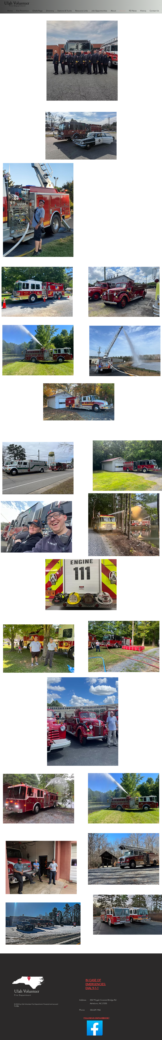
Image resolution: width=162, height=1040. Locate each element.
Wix (17, 1006)
